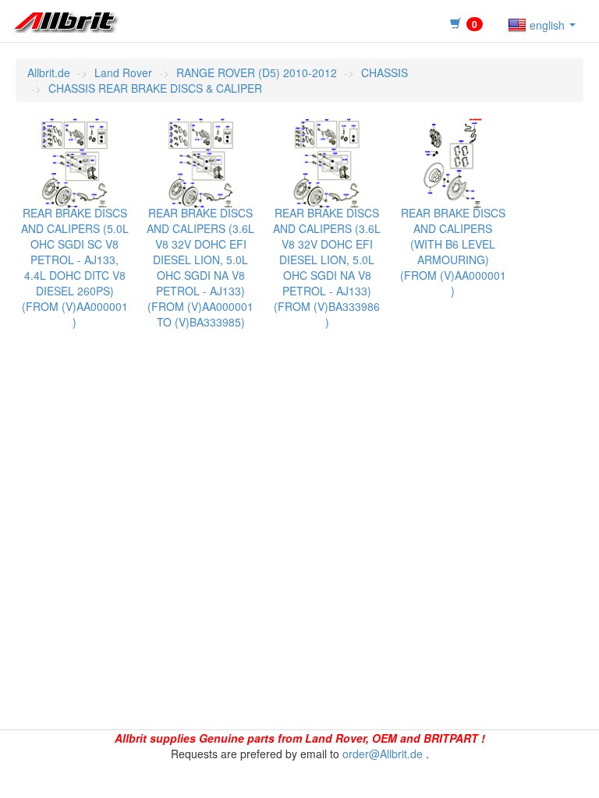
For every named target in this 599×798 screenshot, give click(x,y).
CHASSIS (384, 72)
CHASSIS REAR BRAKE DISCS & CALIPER (155, 88)
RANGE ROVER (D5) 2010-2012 (256, 72)
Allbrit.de (48, 72)
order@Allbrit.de (382, 753)
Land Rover (123, 72)
